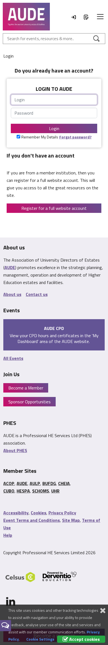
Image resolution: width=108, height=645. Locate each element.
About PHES (15, 450)
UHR (55, 490)
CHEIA (64, 483)
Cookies (38, 512)
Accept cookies (84, 639)
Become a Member (25, 388)
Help (7, 535)
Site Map (71, 520)
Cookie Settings (40, 639)
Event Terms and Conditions (31, 520)
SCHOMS (40, 490)
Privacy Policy (62, 512)
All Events (13, 358)
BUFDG (49, 483)
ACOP (8, 483)
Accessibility (16, 512)
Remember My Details (39, 137)
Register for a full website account (54, 208)
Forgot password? (75, 137)
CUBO (8, 490)
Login (54, 128)
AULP (35, 483)
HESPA (23, 490)
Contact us (37, 294)
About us (12, 294)
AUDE (9, 267)
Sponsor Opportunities (29, 401)
